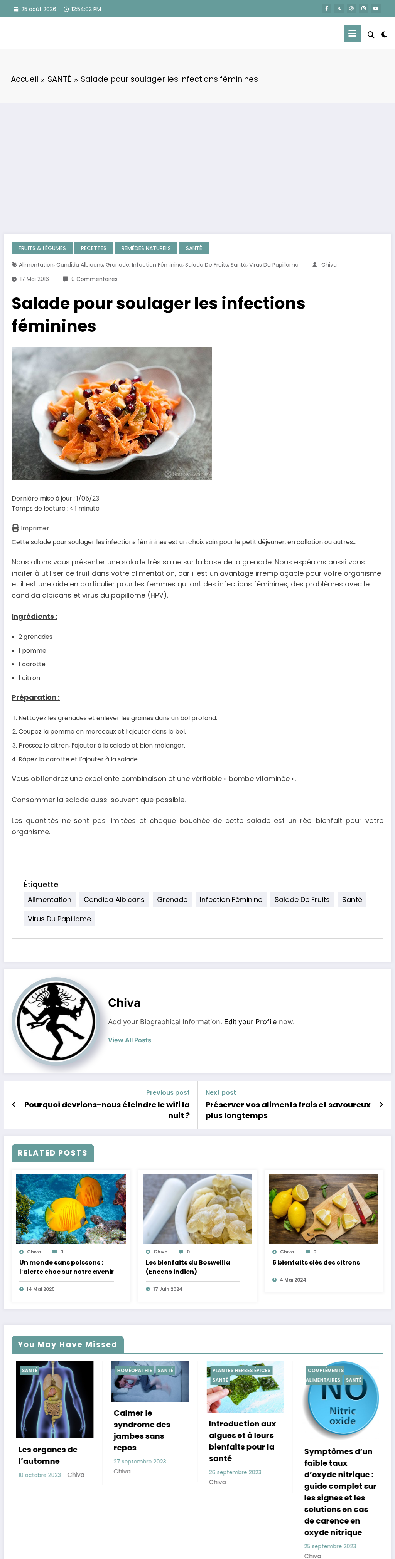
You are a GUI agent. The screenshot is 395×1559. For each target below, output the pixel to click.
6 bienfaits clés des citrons (316, 1262)
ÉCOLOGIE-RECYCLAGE (347, 1370)
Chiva (329, 265)
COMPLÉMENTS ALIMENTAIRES (241, 1375)
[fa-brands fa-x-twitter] (339, 8)
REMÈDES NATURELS (146, 248)
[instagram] (363, 8)
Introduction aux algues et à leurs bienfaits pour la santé (159, 1441)
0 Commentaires (94, 279)
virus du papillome (274, 265)
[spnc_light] (384, 33)
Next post (221, 1092)
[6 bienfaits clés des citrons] (324, 1209)
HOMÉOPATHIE (51, 1370)
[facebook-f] (326, 8)
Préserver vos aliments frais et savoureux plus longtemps (288, 1110)
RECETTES (93, 248)
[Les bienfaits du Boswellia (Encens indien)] (197, 1209)
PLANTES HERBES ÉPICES (158, 1370)
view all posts (129, 1040)
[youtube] (376, 8)
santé (238, 265)
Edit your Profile (250, 1022)
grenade (117, 265)
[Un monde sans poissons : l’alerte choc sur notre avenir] (71, 1209)
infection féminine (157, 265)
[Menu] (352, 33)
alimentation (36, 265)
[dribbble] (351, 8)
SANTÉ (194, 248)
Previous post (168, 1092)
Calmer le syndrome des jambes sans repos (58, 1430)
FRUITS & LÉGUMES (42, 248)
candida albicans (79, 265)
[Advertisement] (197, 161)
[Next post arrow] (381, 1105)
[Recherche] (371, 34)
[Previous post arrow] (14, 1105)
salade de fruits (206, 265)
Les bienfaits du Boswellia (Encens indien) (188, 1267)
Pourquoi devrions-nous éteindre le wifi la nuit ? (107, 1110)
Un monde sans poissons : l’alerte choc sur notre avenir (66, 1267)
